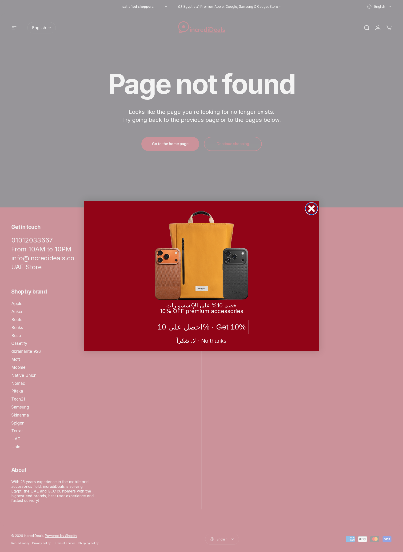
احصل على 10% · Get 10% (202, 327)
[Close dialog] (311, 208)
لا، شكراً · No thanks (201, 341)
